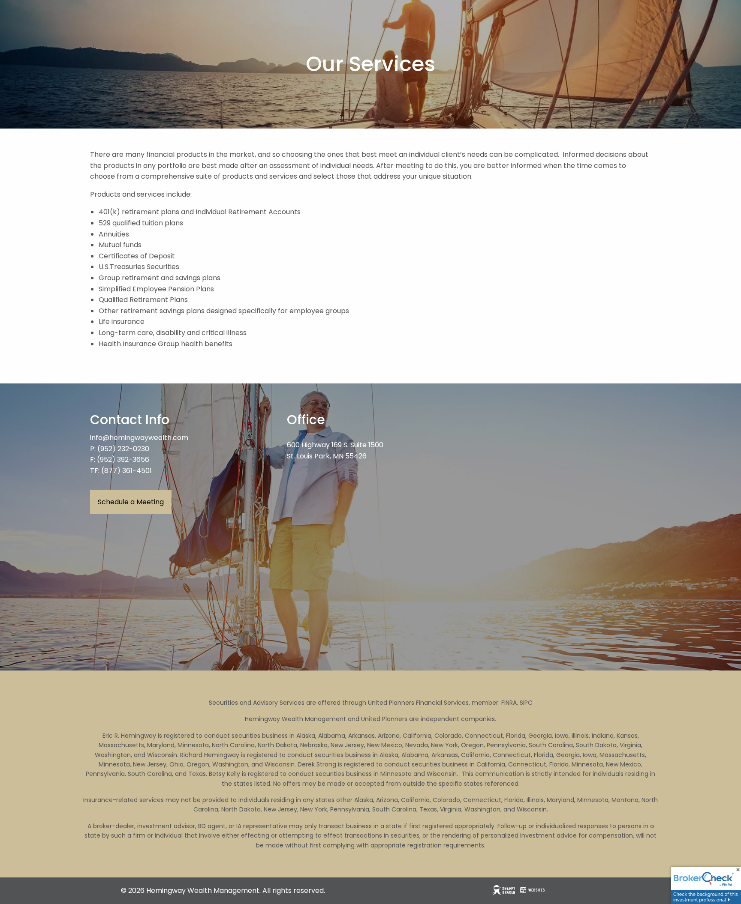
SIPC (526, 702)
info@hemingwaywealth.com (139, 438)
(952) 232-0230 (123, 449)
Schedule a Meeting (131, 502)
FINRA (509, 702)
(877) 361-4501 (126, 471)
